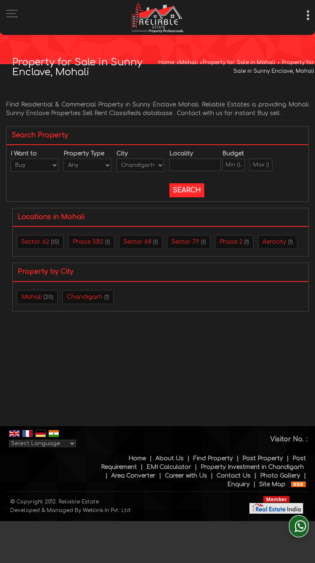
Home (166, 62)
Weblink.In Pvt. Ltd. (107, 510)
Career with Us (186, 476)
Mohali (188, 62)
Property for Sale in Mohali (239, 62)
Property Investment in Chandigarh (252, 467)
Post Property (262, 458)
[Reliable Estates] (157, 17)
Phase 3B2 (88, 242)
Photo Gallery (280, 476)
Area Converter (133, 476)
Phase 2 (230, 242)
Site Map (272, 484)
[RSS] (298, 484)
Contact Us (234, 476)
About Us (169, 458)
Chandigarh (85, 297)
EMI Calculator (168, 467)
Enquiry (238, 484)
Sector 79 (185, 242)
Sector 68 (137, 242)
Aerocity (274, 242)
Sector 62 (35, 242)
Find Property (213, 458)
